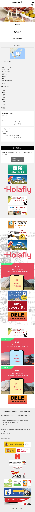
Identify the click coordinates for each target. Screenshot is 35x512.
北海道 (3, 90)
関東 (4, 92)
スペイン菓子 (5, 69)
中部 (4, 95)
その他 (3, 83)
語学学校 (4, 74)
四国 (4, 102)
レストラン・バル (6, 67)
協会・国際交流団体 (7, 80)
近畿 (4, 97)
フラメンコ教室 (6, 71)
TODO (3, 65)
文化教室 (4, 76)
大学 (3, 78)
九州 (4, 104)
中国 (4, 99)
